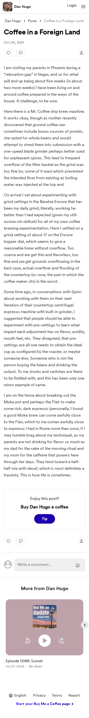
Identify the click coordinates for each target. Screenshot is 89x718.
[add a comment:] (21, 52)
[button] (83, 6)
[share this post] (81, 52)
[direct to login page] (49, 565)
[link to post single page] (45, 662)
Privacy (39, 695)
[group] (45, 636)
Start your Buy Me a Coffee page (43, 704)
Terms (57, 695)
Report (74, 695)
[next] (85, 625)
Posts (32, 21)
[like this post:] (8, 52)
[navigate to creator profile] (7, 6)
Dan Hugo (22, 7)
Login (72, 5)
